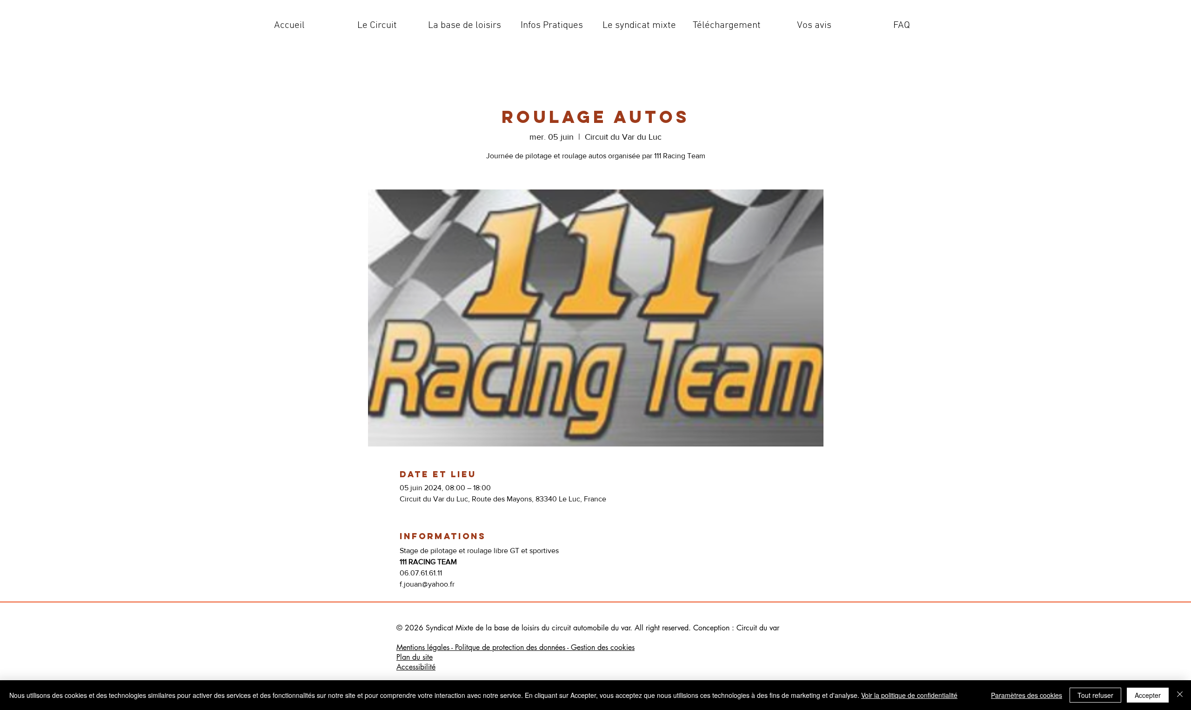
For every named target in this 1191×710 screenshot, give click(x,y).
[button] (377, 26)
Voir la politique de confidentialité (909, 695)
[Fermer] (1179, 695)
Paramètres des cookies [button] (1026, 695)
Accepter (1148, 695)
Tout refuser (1095, 695)
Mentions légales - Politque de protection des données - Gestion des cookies (515, 647)
